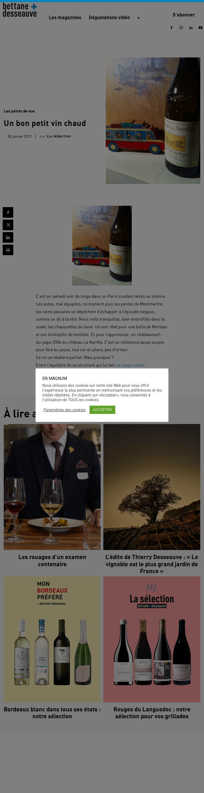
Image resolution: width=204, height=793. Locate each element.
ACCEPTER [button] (102, 409)
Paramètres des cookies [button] (65, 410)
